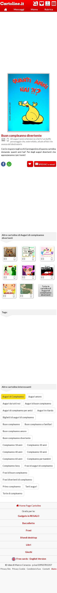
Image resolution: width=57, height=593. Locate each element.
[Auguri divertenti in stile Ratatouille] (28, 252)
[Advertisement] (28, 41)
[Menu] (53, 3)
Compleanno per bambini (39, 458)
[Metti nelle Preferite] (30, 164)
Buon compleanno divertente (17, 438)
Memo (34, 9)
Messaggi (19, 9)
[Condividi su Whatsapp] (9, 164)
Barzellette (28, 523)
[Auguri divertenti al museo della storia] (26, 289)
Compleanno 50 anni (37, 452)
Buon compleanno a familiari (38, 424)
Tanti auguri (31, 486)
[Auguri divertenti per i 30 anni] (47, 270)
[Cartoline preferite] (41, 3)
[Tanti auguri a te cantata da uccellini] (47, 252)
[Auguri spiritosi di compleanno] (9, 289)
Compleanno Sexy (11, 465)
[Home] (5, 9)
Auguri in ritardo (45, 410)
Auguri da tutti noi (11, 403)
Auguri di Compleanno (13, 396)
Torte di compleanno (12, 493)
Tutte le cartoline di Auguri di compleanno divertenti (45, 290)
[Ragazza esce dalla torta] (10, 270)
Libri (28, 544)
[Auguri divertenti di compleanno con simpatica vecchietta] (28, 270)
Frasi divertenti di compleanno (17, 479)
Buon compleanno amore (14, 431)
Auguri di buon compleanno (38, 403)
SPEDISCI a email (46, 164)
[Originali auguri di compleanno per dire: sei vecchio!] (10, 252)
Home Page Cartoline (30, 505)
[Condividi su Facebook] (3, 164)
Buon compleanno (11, 424)
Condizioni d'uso (34, 569)
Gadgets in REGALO (28, 515)
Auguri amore (35, 396)
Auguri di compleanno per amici (18, 410)
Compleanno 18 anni (12, 445)
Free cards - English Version (31, 558)
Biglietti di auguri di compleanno (18, 417)
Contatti (46, 569)
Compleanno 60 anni (12, 458)
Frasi (28, 530)
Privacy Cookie (18, 569)
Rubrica (49, 9)
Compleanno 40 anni (12, 452)
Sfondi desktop (28, 537)
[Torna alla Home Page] (12, 4)
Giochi (28, 551)
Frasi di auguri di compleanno (39, 465)
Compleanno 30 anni (37, 445)
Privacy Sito (6, 569)
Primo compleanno (12, 486)
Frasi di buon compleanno (15, 472)
